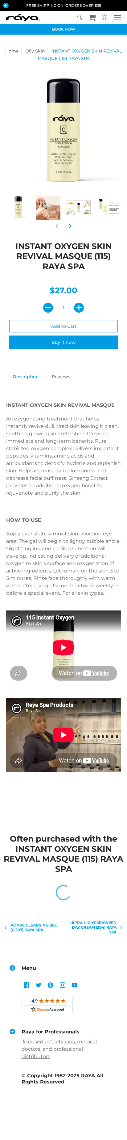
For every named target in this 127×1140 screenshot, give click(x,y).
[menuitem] (80, 17)
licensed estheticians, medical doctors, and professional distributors (59, 1049)
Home (12, 51)
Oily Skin (35, 51)
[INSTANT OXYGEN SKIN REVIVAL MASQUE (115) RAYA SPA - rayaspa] (18, 208)
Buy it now (63, 342)
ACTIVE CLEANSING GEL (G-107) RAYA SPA (33, 927)
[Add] (79, 308)
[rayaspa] (23, 17)
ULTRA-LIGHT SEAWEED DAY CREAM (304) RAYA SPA (93, 927)
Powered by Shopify (63, 1120)
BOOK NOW (63, 29)
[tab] (25, 377)
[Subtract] (48, 308)
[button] (6, 5)
